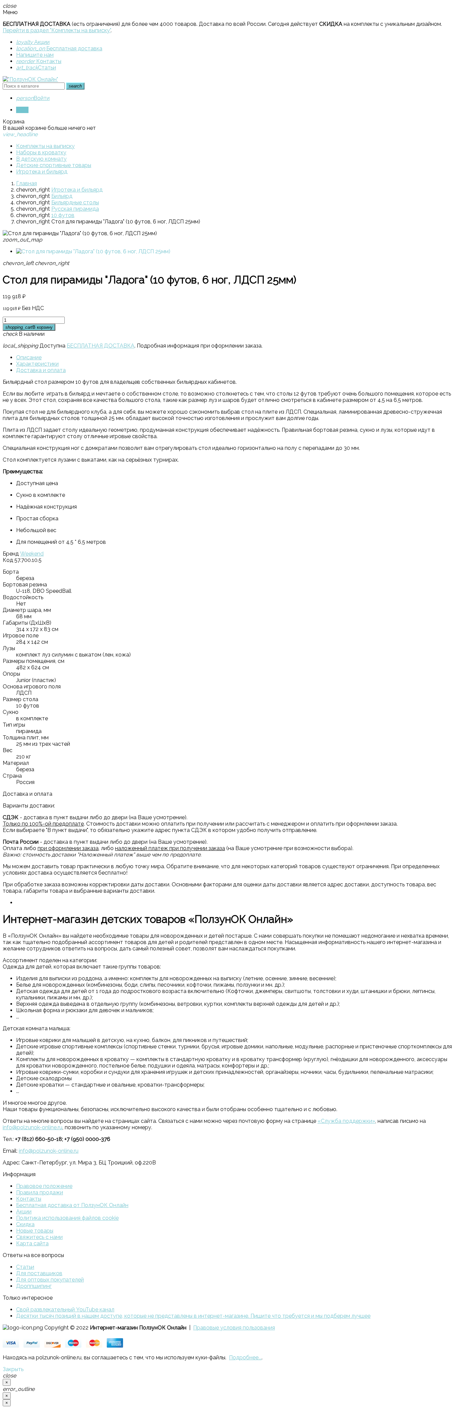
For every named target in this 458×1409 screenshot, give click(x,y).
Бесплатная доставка (59, 48)
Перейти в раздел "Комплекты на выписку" (57, 30)
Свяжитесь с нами (39, 1237)
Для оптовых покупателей (50, 1279)
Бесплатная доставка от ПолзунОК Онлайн (72, 1205)
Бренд (11, 554)
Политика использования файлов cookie (67, 1218)
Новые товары (34, 1231)
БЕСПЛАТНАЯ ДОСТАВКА (100, 346)
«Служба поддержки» (346, 1121)
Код (8, 560)
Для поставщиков (39, 1273)
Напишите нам (35, 55)
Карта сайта (32, 1243)
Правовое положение (44, 1186)
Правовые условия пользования (234, 1327)
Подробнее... (245, 1357)
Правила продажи (39, 1192)
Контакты (38, 61)
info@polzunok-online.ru (32, 1127)
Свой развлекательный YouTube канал (65, 1309)
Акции (33, 42)
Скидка (25, 1224)
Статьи (36, 67)
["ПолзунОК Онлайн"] (30, 79)
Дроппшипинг (34, 1286)
